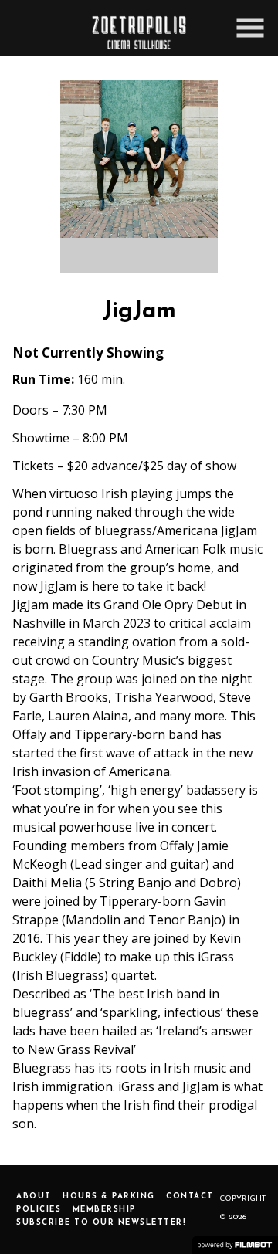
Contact (190, 1196)
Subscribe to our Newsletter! (101, 1222)
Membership (104, 1209)
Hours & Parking (109, 1196)
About (34, 1196)
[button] (250, 27)
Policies (38, 1209)
